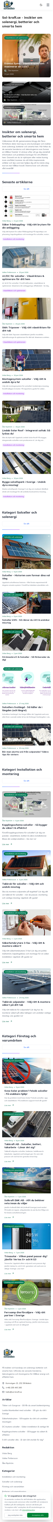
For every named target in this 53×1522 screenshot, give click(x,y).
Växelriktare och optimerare (16, 38)
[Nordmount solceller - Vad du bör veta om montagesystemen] (26, 92)
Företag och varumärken (14, 85)
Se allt (26, 189)
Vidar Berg (6, 221)
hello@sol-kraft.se (14, 1392)
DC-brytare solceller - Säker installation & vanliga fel (25, 1426)
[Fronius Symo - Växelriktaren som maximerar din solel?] (26, 55)
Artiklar (7, 1399)
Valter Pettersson (9, 272)
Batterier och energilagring (14, 1491)
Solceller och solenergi (13, 537)
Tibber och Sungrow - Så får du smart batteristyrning (26, 1405)
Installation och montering (13, 239)
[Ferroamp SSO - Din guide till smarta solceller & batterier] (26, 114)
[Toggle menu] (48, 5)
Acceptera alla (38, 1515)
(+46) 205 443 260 (14, 1387)
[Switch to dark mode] (41, 4)
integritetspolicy (28, 1510)
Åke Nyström (7, 324)
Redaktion (8, 1447)
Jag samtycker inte (15, 1515)
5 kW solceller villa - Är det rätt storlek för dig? (23, 1440)
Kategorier (8, 1470)
